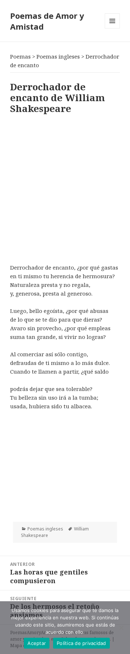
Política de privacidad (81, 643)
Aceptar (36, 643)
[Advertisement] (65, 187)
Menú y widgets (112, 28)
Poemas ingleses (45, 529)
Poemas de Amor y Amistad (47, 21)
